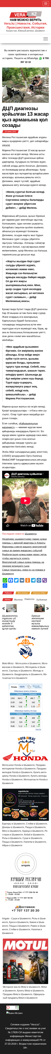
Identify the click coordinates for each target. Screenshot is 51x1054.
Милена (18, 599)
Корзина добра (39, 593)
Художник (41, 599)
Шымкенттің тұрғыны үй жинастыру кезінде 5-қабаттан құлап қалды (9, 622)
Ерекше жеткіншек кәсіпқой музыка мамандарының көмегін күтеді (40, 622)
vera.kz (6, 145)
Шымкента (30, 533)
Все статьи (23, 593)
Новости (29, 599)
